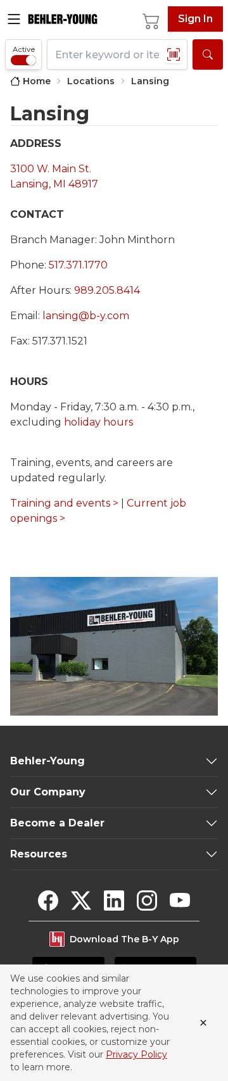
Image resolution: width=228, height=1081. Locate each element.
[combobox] (117, 54)
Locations (91, 81)
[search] (208, 54)
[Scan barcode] (173, 54)
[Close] (203, 1023)
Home (37, 81)
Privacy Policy (136, 1054)
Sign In (195, 19)
